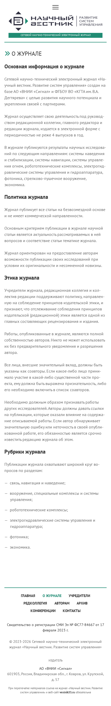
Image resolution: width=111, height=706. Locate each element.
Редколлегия (35, 603)
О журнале (52, 595)
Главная (28, 595)
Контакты (72, 610)
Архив (82, 603)
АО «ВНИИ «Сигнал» (55, 668)
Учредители (79, 595)
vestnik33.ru (67, 692)
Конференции (43, 610)
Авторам (61, 603)
